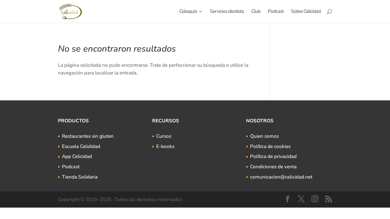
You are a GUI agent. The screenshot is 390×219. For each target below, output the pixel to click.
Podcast (276, 12)
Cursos (163, 136)
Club (255, 12)
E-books (165, 146)
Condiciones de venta (273, 166)
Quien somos (264, 136)
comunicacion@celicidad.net (281, 177)
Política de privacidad (273, 156)
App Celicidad (77, 156)
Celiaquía (188, 12)
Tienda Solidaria (80, 177)
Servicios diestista (227, 12)
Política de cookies (270, 146)
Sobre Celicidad (306, 12)
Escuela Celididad (81, 146)
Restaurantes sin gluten (88, 136)
